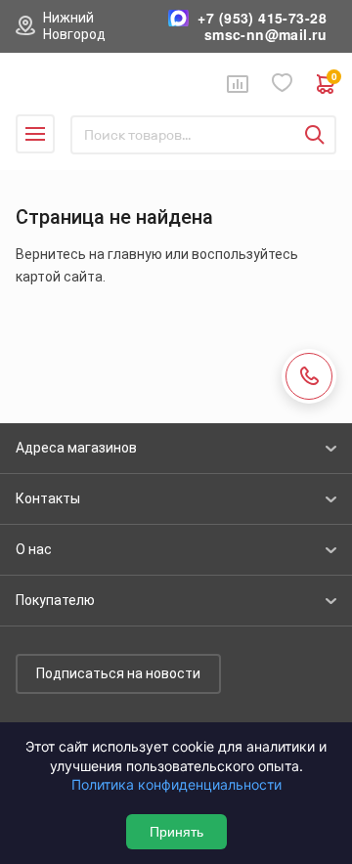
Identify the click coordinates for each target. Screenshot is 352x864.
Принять (176, 832)
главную (135, 254)
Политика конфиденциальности (176, 784)
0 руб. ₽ (333, 78)
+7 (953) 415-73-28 (262, 18)
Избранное (282, 83)
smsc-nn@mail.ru (265, 34)
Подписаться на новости (118, 673)
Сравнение (237, 84)
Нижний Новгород (74, 26)
